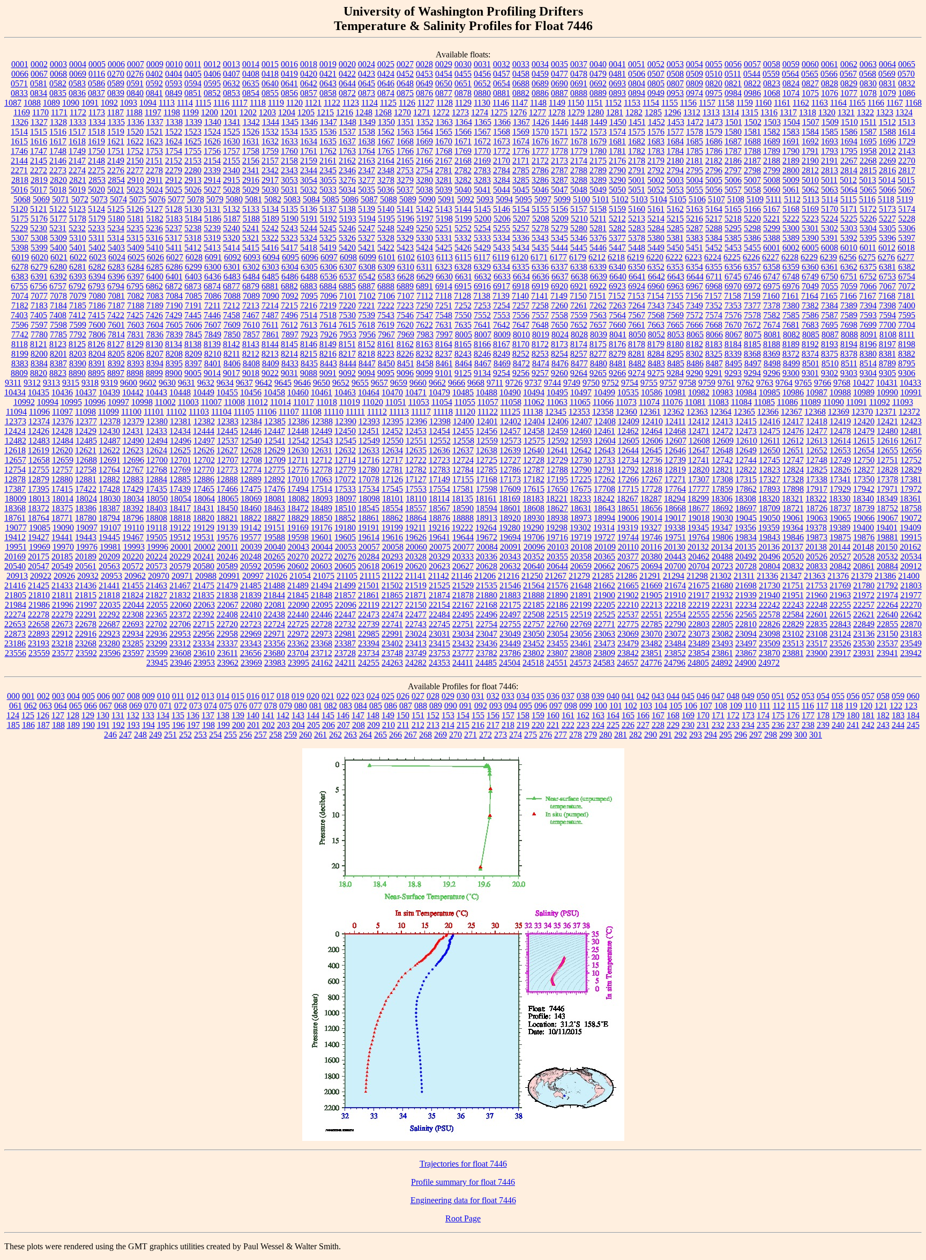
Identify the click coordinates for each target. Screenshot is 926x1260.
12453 (416, 431)
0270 (115, 73)
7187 (116, 305)
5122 (57, 208)
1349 (367, 122)
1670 (443, 141)
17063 (321, 479)
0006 (116, 64)
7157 (713, 295)
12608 (699, 440)
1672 (482, 141)
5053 (675, 189)
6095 (290, 257)
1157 (707, 102)
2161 (328, 160)
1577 (675, 131)
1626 (212, 141)
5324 (308, 237)
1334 (97, 122)
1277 (537, 112)
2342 (270, 170)
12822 (746, 469)
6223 (693, 257)
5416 (270, 247)
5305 (887, 228)
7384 (829, 305)
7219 (328, 305)
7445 (192, 315)
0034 (540, 64)
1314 (730, 112)
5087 (369, 199)
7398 (887, 305)
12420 (864, 421)
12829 (911, 469)
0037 (578, 64)
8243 (463, 353)
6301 (232, 266)
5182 (154, 218)
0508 (675, 73)
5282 (617, 228)
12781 (392, 469)
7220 (347, 305)
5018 (57, 189)
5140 (385, 208)
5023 (135, 189)
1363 (444, 122)
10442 (133, 392)
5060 (771, 189)
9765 (803, 382)
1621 (115, 141)
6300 (212, 266)
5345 (559, 237)
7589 (848, 315)
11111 (355, 411)
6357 (752, 266)
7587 (829, 315)
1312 (691, 112)
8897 (115, 373)
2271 (19, 170)
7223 (405, 305)
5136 (308, 208)
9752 (610, 382)
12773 (227, 469)
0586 (96, 83)
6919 (540, 286)
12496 (180, 440)
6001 (771, 247)
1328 (58, 122)
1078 (868, 93)
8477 (579, 363)
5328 (385, 237)
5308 (39, 237)
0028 (424, 64)
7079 (77, 295)
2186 (733, 160)
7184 (58, 305)
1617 (57, 141)
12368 (815, 411)
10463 (345, 392)
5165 (733, 208)
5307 (19, 237)
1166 (876, 102)
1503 (772, 122)
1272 (441, 112)
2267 (848, 160)
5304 (868, 228)
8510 (830, 363)
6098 (348, 257)
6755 (19, 286)
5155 (540, 208)
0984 (733, 93)
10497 (581, 392)
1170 (40, 112)
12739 (675, 460)
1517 (77, 131)
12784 (463, 469)
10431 (887, 382)
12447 (274, 431)
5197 (425, 218)
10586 (651, 392)
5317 (173, 237)
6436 (212, 276)
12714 (345, 460)
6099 (367, 257)
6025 (136, 257)
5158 (598, 208)
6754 (906, 276)
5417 (289, 247)
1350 (386, 122)
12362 (673, 411)
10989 (864, 392)
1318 (807, 112)
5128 (173, 208)
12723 (439, 460)
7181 (906, 295)
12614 (840, 440)
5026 (192, 189)
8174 (578, 344)
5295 (733, 228)
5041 (482, 189)
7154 (655, 295)
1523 (192, 131)
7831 (135, 334)
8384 (39, 363)
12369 (838, 411)
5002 (655, 180)
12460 (581, 431)
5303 (848, 228)
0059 (791, 64)
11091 (856, 402)
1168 (913, 102)
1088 (32, 102)
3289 (598, 180)
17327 (769, 479)
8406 (232, 363)
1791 (810, 151)
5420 (347, 247)
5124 (96, 208)
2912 (173, 180)
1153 (632, 102)
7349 (694, 305)
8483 (656, 363)
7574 (713, 315)
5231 (57, 228)
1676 (540, 141)
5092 (465, 199)
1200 (209, 112)
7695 (829, 324)
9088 (308, 373)
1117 (240, 102)
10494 (533, 392)
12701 (180, 460)
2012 (887, 151)
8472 (521, 363)
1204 (286, 112)
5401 (77, 247)
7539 (366, 315)
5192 (328, 218)
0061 (829, 64)
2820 (58, 180)
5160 (636, 208)
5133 (250, 208)
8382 (906, 353)
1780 (598, 151)
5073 (99, 199)
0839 (115, 93)
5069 (41, 199)
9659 (398, 382)
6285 (154, 266)
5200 (482, 218)
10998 (142, 402)
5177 (58, 218)
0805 (655, 83)
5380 (655, 237)
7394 (868, 305)
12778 (321, 469)
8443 (328, 363)
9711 (495, 382)
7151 (597, 295)
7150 (578, 295)
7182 (19, 305)
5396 (887, 237)
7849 (212, 334)
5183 (174, 218)
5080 (234, 199)
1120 (294, 102)
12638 (486, 450)
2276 (115, 170)
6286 (174, 266)
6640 (617, 276)
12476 (793, 431)
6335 (520, 266)
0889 (598, 93)
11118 (443, 411)
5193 (347, 218)
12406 (558, 421)
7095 (309, 295)
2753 (405, 170)
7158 (732, 295)
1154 (651, 102)
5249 (405, 228)
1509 (830, 122)
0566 (829, 73)
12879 (38, 479)
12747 (793, 460)
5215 (675, 218)
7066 (868, 286)
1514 (19, 131)
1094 (147, 102)
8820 (38, 373)
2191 (829, 160)
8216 (328, 353)
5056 (713, 189)
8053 (675, 334)
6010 (848, 247)
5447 (617, 247)
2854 (116, 180)
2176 (617, 160)
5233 (96, 228)
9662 (437, 382)
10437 (85, 392)
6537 (347, 276)
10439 (109, 392)
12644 (628, 450)
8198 (906, 344)
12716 (368, 460)
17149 (439, 479)
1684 (675, 141)
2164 (385, 160)
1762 (328, 151)
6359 (791, 266)
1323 (884, 112)
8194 (848, 344)
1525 (231, 131)
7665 (675, 324)
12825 (816, 469)
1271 (421, 112)
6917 (501, 286)
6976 (791, 286)
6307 (347, 266)
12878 (15, 479)
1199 (190, 112)
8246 (482, 353)
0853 (231, 93)
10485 (463, 392)
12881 (85, 479)
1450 (617, 122)
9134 (482, 373)
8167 (501, 344)
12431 (133, 431)
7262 (598, 305)
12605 (628, 440)
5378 (636, 237)
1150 (575, 102)
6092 (232, 257)
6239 (828, 257)
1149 (557, 102)
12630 (298, 450)
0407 (231, 73)
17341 (840, 479)
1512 (887, 122)
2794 (675, 170)
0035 (559, 64)
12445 (227, 431)
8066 (714, 334)
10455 (227, 392)
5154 (520, 208)
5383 (694, 237)
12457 (510, 431)
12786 (510, 469)
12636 (439, 450)
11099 (108, 411)
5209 (560, 218)
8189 (791, 344)
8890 (77, 373)
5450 (675, 247)
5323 (289, 237)
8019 (540, 334)
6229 (809, 257)
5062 (810, 189)
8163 (424, 344)
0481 (617, 73)
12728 (533, 460)
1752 (135, 151)
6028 (194, 257)
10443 (156, 392)
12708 (251, 460)
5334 (501, 237)
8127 (115, 344)
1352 (425, 122)
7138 (481, 295)
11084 (741, 402)
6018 (906, 247)
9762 (745, 382)
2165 (405, 160)
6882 (289, 286)
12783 (439, 469)
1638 (366, 141)
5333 (482, 237)
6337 (559, 266)
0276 (135, 73)
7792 (77, 334)
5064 (848, 189)
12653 (840, 450)
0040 (598, 64)
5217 (713, 218)
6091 (213, 257)
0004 (77, 64)
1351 (405, 122)
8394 (154, 363)
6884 (328, 286)
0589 (115, 83)
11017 (303, 402)
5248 (385, 228)
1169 (21, 112)
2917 (270, 180)
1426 (540, 122)
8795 (906, 363)
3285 (520, 180)
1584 (810, 131)
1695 (868, 141)
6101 (386, 257)
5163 (694, 208)
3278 (385, 180)
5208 (540, 218)
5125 (115, 208)
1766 (405, 151)
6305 (309, 266)
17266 (628, 479)
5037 (405, 189)
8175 (598, 344)
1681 (617, 141)
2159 (308, 160)
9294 (752, 373)
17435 (156, 488)
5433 (501, 247)
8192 (810, 344)
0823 (771, 83)
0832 (906, 83)
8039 (598, 334)
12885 (180, 479)
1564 (424, 131)
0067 (39, 73)
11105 (244, 411)
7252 (463, 305)
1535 (308, 131)
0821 (733, 83)
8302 (694, 353)
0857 (308, 93)
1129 (463, 102)
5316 (154, 237)
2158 (289, 160)
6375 (868, 266)
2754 (424, 170)
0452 (405, 73)
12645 (651, 450)
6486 (289, 276)
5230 (38, 228)
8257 (578, 353)
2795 (694, 170)
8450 (386, 363)
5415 (250, 247)
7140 (520, 295)
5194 (367, 218)
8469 (502, 363)
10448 (180, 392)
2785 (520, 170)
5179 (97, 218)
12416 (769, 421)
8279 (617, 353)
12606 (652, 440)
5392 (848, 237)
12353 (579, 411)
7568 (655, 315)
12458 (533, 431)
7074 (19, 295)
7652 (578, 324)
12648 (722, 450)
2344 (308, 170)
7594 (887, 315)
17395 (38, 488)
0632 (231, 83)
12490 (133, 440)
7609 (232, 324)
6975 (771, 286)
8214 (289, 353)
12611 (769, 440)
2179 (655, 160)
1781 (617, 151)
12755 (38, 469)
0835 (57, 93)
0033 (520, 64)
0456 (482, 73)
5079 (214, 199)
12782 (416, 469)
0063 (868, 64)
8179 (655, 344)
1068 (771, 93)
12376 (62, 421)
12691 (110, 460)
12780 (368, 469)
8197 (887, 344)
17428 (109, 488)
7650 (559, 324)
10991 (911, 392)
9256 (520, 373)
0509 (694, 73)
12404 (534, 421)
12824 (793, 469)
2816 (887, 170)
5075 (137, 199)
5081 (253, 199)
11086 (787, 402)
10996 (95, 402)
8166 (482, 344)
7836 (154, 334)
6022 (78, 257)
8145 (289, 344)
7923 (309, 334)
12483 (39, 440)
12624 (156, 450)
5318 (192, 237)
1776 (520, 151)
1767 (424, 151)
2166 (424, 160)
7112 (424, 295)
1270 (402, 112)
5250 (424, 228)
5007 (752, 180)
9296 (771, 373)
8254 (559, 353)
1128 (444, 102)
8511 (849, 363)
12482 (15, 440)
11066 (603, 402)
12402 (510, 421)
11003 (188, 402)
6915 (463, 286)
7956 (367, 334)
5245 (328, 228)
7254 (501, 305)
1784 (675, 151)
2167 (443, 160)
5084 (311, 199)
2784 (501, 170)
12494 (157, 440)
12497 (204, 440)
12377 (86, 421)
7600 (97, 324)
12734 (628, 460)
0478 (578, 73)
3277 (366, 180)
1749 (77, 151)
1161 (782, 102)
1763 (347, 151)
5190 (289, 218)
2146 (57, 160)
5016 (19, 189)
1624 (173, 141)
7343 (655, 305)
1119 (276, 102)
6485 (270, 276)
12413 (722, 421)
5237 (173, 228)
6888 (385, 286)
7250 (424, 305)
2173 (559, 160)
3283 (482, 180)
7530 (347, 315)
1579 (713, 131)
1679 (598, 141)
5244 (308, 228)
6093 (251, 257)
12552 (440, 440)
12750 (864, 460)
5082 (272, 199)
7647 (520, 324)
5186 (212, 218)
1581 (752, 131)
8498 (772, 363)
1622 (135, 141)
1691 (791, 141)
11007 (211, 402)
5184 (193, 218)
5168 (791, 208)
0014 (250, 64)
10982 (699, 392)
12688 (86, 460)
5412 (192, 247)
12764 (109, 469)
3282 (463, 180)
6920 (559, 286)
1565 (443, 131)
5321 (250, 237)
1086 (906, 93)
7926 (328, 334)
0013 (231, 64)
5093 (485, 199)
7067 (887, 286)
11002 (165, 402)
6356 (733, 266)
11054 (441, 402)
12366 (768, 411)
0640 (270, 83)
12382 (204, 421)
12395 (393, 421)
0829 (848, 83)
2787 (559, 170)
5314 (115, 237)
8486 (695, 363)
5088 (388, 199)
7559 (578, 315)
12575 (534, 440)
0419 (289, 73)
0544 (751, 73)
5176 (39, 218)
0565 (809, 73)
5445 (578, 247)
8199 (19, 353)
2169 (482, 160)
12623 (133, 450)
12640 (533, 450)
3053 (289, 180)
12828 (887, 469)
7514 (308, 315)
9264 (578, 373)
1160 (763, 102)
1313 (711, 112)
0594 (192, 83)
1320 (826, 112)
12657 (15, 460)
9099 (424, 373)
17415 (62, 488)
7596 (19, 324)
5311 (96, 237)
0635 (250, 83)
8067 (733, 334)
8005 (463, 334)
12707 (227, 460)
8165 (463, 344)
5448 (636, 247)
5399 (39, 247)
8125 (77, 344)
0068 (58, 73)
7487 (270, 315)
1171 (59, 112)
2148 (96, 160)
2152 (173, 160)
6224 (712, 257)
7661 (636, 324)
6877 (231, 286)
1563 (405, 131)
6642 (656, 276)
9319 (109, 382)
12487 (110, 440)
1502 (752, 122)
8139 (212, 344)
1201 (228, 112)
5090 (427, 199)
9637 (244, 382)
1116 (221, 102)
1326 (19, 122)
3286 (540, 180)
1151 (594, 102)
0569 (886, 73)
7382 (810, 305)
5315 (135, 237)
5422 (385, 247)
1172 (78, 112)
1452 (656, 122)
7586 (810, 315)
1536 (328, 131)
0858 (328, 93)
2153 (192, 160)
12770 (203, 469)
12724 (463, 460)
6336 (540, 266)
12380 (157, 421)
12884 (156, 479)
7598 (58, 324)
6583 (386, 276)
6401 (174, 276)
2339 (212, 170)
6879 (250, 286)
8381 (887, 353)
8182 (694, 344)
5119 (905, 199)
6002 (791, 247)
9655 (360, 382)
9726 (513, 382)
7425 (135, 315)
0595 (212, 83)
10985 (769, 392)
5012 (848, 180)
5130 (192, 208)
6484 (251, 276)
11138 (532, 411)
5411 (174, 247)
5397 (906, 237)
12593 (581, 440)
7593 (868, 315)
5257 (520, 228)
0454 (443, 73)
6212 (597, 257)
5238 (192, 228)
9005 (192, 373)
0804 (636, 83)
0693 (617, 83)
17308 (722, 479)
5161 (655, 208)
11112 (377, 411)
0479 (598, 73)
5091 (446, 199)
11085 (764, 402)
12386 (298, 421)
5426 (463, 247)
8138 (192, 344)
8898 (135, 373)
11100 (131, 411)
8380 (868, 353)
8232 (424, 353)
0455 (463, 73)
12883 (133, 479)
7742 (19, 334)
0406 (212, 73)
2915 (231, 180)
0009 (154, 64)
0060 (810, 64)
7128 (462, 295)
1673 (501, 141)
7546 (405, 315)
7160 (771, 295)
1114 (185, 102)
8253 (540, 353)
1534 (289, 131)
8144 (270, 344)
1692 (810, 141)
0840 (135, 93)
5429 (482, 247)
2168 (463, 160)
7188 (135, 305)
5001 (636, 180)
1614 (906, 131)
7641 (482, 324)
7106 (386, 295)
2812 (810, 170)
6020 (39, 257)
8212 (250, 353)
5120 (19, 208)
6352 (655, 266)
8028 (579, 334)
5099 (562, 199)
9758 (687, 382)
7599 (77, 324)
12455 (463, 431)
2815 (868, 170)
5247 (366, 228)
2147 (77, 160)
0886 (540, 93)
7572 (694, 315)
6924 (636, 286)
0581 (38, 83)
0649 (424, 83)
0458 (520, 73)
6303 (270, 266)
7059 (848, 286)
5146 (501, 208)
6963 (675, 286)
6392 (58, 276)
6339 (598, 266)
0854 (250, 93)
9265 (598, 373)
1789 (771, 151)
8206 (135, 353)
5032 (308, 189)
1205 (306, 112)
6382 (906, 266)
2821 (77, 180)
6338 (578, 266)
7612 (289, 324)
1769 (463, 151)
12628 (251, 450)
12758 (85, 469)
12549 (369, 440)
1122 (332, 102)
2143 (906, 151)
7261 (578, 305)
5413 (212, 247)
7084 (174, 295)
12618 (15, 450)
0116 (96, 73)
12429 (85, 431)
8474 (540, 363)
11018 (326, 402)
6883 (308, 286)
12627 (227, 450)
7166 (848, 295)
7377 (752, 305)
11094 (16, 411)
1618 (77, 141)
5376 (598, 237)
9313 (51, 382)
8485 (675, 363)
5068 (22, 199)
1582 (771, 131)
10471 (416, 392)
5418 (308, 247)
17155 (463, 479)
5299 (771, 228)
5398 (19, 247)
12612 (793, 440)
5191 (309, 218)
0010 (174, 64)
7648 (540, 324)
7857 (251, 334)
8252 (520, 353)
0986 (752, 93)
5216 (694, 218)
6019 (20, 257)
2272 (38, 170)
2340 (231, 170)
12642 (581, 450)
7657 (598, 324)
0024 (366, 64)
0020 (347, 64)
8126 (96, 344)
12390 (345, 421)
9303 (848, 373)
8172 (540, 344)
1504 (791, 122)
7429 (173, 315)
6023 (97, 257)
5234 (115, 228)
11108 (311, 411)
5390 (810, 237)
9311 (13, 382)
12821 (722, 469)
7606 (193, 324)
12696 (133, 460)
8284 (655, 353)
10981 (675, 392)
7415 (96, 315)
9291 (713, 373)
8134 (173, 344)
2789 (598, 170)
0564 (790, 73)
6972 (752, 286)
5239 (212, 228)
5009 (791, 180)
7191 (193, 305)
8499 (791, 363)
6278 (19, 266)
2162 (347, 160)
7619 (385, 324)
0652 (482, 83)
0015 (270, 64)
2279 (173, 170)
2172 (540, 160)
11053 (418, 402)
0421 (328, 73)
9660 (418, 382)
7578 (752, 315)
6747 (771, 276)
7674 (771, 324)
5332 (463, 237)
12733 (604, 460)
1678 (578, 141)
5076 (157, 199)
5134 (270, 208)
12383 (227, 421)
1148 (538, 102)
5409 (135, 247)
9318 (90, 382)
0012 (212, 64)
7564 (617, 315)
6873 (192, 286)
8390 (77, 363)
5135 (289, 208)
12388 (322, 421)
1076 (829, 93)
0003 (58, 64)
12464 (651, 431)
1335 (116, 122)
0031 (482, 64)
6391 (39, 276)
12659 (62, 460)
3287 (559, 180)
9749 (571, 382)
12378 (110, 421)
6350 (636, 266)
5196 (405, 218)
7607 (212, 324)
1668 (405, 141)
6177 (558, 257)
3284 (501, 180)
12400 (463, 421)
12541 (275, 440)
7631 (443, 324)
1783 (655, 151)
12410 (652, 421)
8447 (367, 363)
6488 (309, 276)
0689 (540, 83)
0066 (19, 73)
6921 (578, 286)
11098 (85, 411)
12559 (487, 440)
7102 (367, 295)
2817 (906, 170)
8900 (173, 373)
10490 (510, 392)
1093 (128, 102)
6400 (154, 276)
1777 (540, 151)
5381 (675, 237)
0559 (771, 73)
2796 (713, 170)
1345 (289, 122)
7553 (501, 315)
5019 (77, 189)
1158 (726, 102)
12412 (699, 421)
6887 (366, 286)
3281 (443, 180)
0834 (38, 93)
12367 (791, 411)
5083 (292, 199)
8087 (830, 334)
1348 (347, 122)
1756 (212, 151)
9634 (225, 382)
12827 (864, 469)
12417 (793, 421)
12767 (133, 469)
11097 (62, 411)
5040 (463, 189)
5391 (829, 237)
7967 (386, 334)
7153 (636, 295)
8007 (482, 334)
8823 (57, 373)
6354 (694, 266)
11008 (234, 402)
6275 (867, 257)
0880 (482, 93)
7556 (520, 315)
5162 (675, 208)
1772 (501, 151)
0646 (385, 83)
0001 (19, 64)
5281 (598, 228)
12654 (864, 450)
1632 (270, 141)
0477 (559, 73)
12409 (628, 421)
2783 (482, 170)
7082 (135, 295)
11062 (534, 402)
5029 (250, 189)
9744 (552, 382)
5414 (231, 247)
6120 (519, 257)
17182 (533, 479)
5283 (636, 228)
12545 (345, 440)
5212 (617, 218)
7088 (232, 295)
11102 (176, 411)
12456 (486, 431)
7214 (270, 305)
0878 (463, 93)
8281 (636, 353)
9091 (328, 373)
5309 (58, 237)
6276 (886, 257)
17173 (510, 479)
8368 (752, 353)
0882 (520, 93)
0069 (77, 73)
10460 (298, 392)
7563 (598, 315)
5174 (906, 208)
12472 (722, 431)
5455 (752, 247)
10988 (840, 392)
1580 (733, 131)
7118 (443, 295)
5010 (810, 180)
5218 (733, 218)
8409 (270, 363)
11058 (511, 402)
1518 (96, 131)
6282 (97, 266)
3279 (405, 180)
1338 (174, 122)
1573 (598, 131)
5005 (713, 180)
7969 (405, 334)
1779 (578, 151)
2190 (810, 160)
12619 (38, 450)
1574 (617, 131)
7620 (405, 324)
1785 (694, 151)
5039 (443, 189)
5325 (328, 237)
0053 (675, 64)
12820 (699, 469)
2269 (887, 160)
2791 (636, 170)
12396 (416, 421)
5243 (289, 228)
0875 (405, 93)
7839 (174, 334)
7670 (733, 324)
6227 (770, 257)
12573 (510, 440)
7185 (77, 305)
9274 (636, 373)
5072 (79, 199)
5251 (443, 228)
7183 (39, 305)
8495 (733, 363)
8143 (250, 344)
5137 (328, 208)
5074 (118, 199)
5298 (752, 228)
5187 (232, 218)
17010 (298, 479)
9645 (283, 382)
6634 (521, 276)
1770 (482, 151)
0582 (57, 83)
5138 (347, 208)
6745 (733, 276)
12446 (251, 431)
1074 (791, 93)
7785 (58, 334)
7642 (501, 324)
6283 (116, 266)
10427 (863, 382)
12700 (157, 460)
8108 (888, 334)
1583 (791, 131)
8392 (116, 363)
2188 (771, 160)
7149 (558, 295)
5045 (520, 189)
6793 (96, 286)
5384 (713, 237)
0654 (501, 83)
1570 (540, 131)
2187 (752, 160)
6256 (847, 257)
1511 (868, 122)
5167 (771, 208)
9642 (263, 382)
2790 (617, 170)
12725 (486, 460)
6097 (329, 257)
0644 (347, 83)
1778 (559, 151)
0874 (385, 93)
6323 (443, 266)
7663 (655, 324)
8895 (96, 373)
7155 (674, 295)
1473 (714, 122)
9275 (655, 373)
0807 (675, 83)
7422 (115, 315)
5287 (694, 228)
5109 (755, 199)
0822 (752, 83)
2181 (694, 160)
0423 (366, 73)
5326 (347, 237)
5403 (116, 247)
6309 (386, 266)
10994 (47, 402)
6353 (675, 266)
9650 (321, 382)
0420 (308, 73)
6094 (271, 257)
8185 (752, 344)
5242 (270, 228)
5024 (154, 189)
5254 (482, 228)
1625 (192, 141)
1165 (857, 102)
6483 (232, 276)
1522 (173, 131)
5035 (366, 189)
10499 (604, 392)
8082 (791, 334)
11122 (487, 411)
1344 (270, 122)
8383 (19, 363)
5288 (713, 228)
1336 (135, 122)
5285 (675, 228)
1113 (167, 102)
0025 (385, 64)
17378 (887, 479)
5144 (463, 208)
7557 (540, 315)
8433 (289, 363)
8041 (617, 334)
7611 (270, 324)
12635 (416, 450)
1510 (849, 122)
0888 (578, 93)
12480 (887, 431)
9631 (186, 382)
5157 (578, 208)
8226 (405, 353)
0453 (424, 73)
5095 (523, 199)
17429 (133, 488)
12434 (180, 431)
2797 (733, 170)
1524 (212, 131)
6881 (270, 286)
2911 (154, 180)
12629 (274, 450)
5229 (19, 228)
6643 (675, 276)
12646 (675, 450)
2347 (366, 170)
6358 (771, 266)
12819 (675, 469)
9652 (340, 382)
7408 (57, 315)
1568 (501, 131)
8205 (116, 353)
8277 (598, 353)
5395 (868, 237)
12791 (604, 469)
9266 (617, 373)
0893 (617, 93)
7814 (116, 334)
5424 (424, 247)
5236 (154, 228)
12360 (626, 411)
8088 (849, 334)
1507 (810, 122)
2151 (154, 160)
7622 (424, 324)
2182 (713, 160)
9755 (649, 382)
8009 (502, 334)
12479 (864, 431)
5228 (906, 218)
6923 (617, 286)
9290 (694, 373)
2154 (212, 160)
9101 (443, 373)
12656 (911, 450)
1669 (424, 141)
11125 (510, 411)
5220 (752, 218)
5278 (540, 228)
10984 (746, 392)
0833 (19, 93)
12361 (650, 411)
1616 (38, 141)
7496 (289, 315)
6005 (810, 247)
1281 (614, 112)
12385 (275, 421)
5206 (502, 218)
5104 (658, 199)
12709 (275, 460)
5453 (733, 247)
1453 (675, 122)
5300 (791, 228)
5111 (774, 199)
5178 (77, 218)
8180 (675, 344)
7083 (154, 295)
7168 (886, 295)
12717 (392, 460)
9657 (379, 382)
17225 (581, 479)
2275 (96, 170)
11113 (399, 411)
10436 (62, 392)
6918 (520, 286)
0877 (443, 93)
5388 (771, 237)
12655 (887, 450)
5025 (173, 189)
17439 (180, 488)
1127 (425, 102)
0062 (848, 64)
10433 (910, 382)
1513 (906, 122)
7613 (308, 324)
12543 (322, 440)
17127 (416, 479)
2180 (675, 160)
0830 (868, 83)
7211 (212, 305)
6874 (212, 286)
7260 (559, 305)
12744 (746, 460)
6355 (713, 266)
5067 (906, 189)
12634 (392, 450)
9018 (250, 373)
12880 (62, 479)
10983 (722, 392)
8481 (617, 363)
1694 (848, 141)
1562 (385, 131)
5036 (385, 189)
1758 (250, 151)
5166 (752, 208)
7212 (231, 305)
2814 (848, 170)
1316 (769, 112)
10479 (439, 392)
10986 (793, 392)
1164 (838, 102)
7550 (463, 315)
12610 (746, 440)
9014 (212, 373)
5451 (694, 247)
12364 (720, 411)
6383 (19, 276)
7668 (713, 324)
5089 (407, 199)
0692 (598, 83)
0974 (694, 93)
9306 (906, 373)
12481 (911, 431)
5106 (697, 199)
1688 (752, 141)
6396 (116, 276)
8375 (829, 353)
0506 (636, 73)
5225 (848, 218)
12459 (557, 431)
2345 (328, 170)
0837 (96, 93)
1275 (498, 112)
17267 (651, 479)
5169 (810, 208)
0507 (655, 73)
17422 (85, 488)
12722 (416, 460)
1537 (347, 131)
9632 (205, 382)
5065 (868, 189)
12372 (909, 411)
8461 (444, 363)
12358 (603, 411)
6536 (328, 276)
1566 (463, 131)
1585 (829, 131)
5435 (540, 247)
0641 (289, 83)
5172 (868, 208)
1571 (559, 131)
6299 (193, 266)
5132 (231, 208)
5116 (867, 199)
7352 (713, 305)
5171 (848, 208)
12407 (581, 421)
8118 (19, 344)
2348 (385, 170)
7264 (636, 305)
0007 (135, 64)
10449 (203, 392)
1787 (733, 151)
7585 (791, 315)
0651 (463, 83)
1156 (688, 102)
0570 (906, 73)
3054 (308, 180)
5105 (677, 199)
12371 (886, 411)
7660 (617, 324)
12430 (109, 431)
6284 (135, 266)
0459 (540, 73)
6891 (424, 286)
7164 (809, 295)
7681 (791, 324)
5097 (542, 199)
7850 (232, 334)
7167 (867, 295)
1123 (350, 102)
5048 (578, 189)
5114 (830, 199)
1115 (203, 102)
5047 (559, 189)
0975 (713, 93)
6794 (115, 286)
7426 (154, 315)
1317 (788, 112)
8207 (154, 353)
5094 (504, 199)
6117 (482, 257)
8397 (193, 363)
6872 (173, 286)
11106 (266, 411)
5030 (270, 189)
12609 (723, 440)
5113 (811, 199)
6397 (135, 276)
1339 (193, 122)
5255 (501, 228)
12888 (227, 479)
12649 (746, 450)
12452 (392, 431)
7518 (328, 315)
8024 (560, 334)
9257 (540, 373)
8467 (482, 363)
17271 (675, 479)
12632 (345, 450)
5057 (733, 189)
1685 (694, 141)
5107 (716, 199)
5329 (405, 237)
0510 (713, 73)
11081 (695, 402)
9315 (70, 382)
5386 (752, 237)
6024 (116, 257)
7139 (501, 295)
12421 (887, 421)
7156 (694, 295)
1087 (12, 102)
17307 (699, 479)
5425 (443, 247)
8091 (868, 334)
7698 (848, 324)
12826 (840, 469)
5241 (250, 228)
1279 (576, 112)
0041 (617, 64)
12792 (628, 469)
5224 (829, 218)
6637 (560, 276)
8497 (752, 363)
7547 (424, 315)
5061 (791, 189)
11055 (464, 402)
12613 (816, 440)
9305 (887, 373)
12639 (510, 450)
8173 (559, 344)
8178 (636, 344)
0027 (405, 64)
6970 (733, 286)
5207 (521, 218)
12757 (62, 469)
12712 (321, 460)
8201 (58, 353)
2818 (19, 180)
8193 (829, 344)
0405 (192, 73)
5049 (598, 189)
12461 (604, 431)
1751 (115, 151)
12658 (39, 460)
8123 (57, 344)
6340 (617, 266)
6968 (713, 286)
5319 (212, 237)
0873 (366, 93)
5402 (97, 247)
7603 (135, 324)
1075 (810, 93)
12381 (180, 421)
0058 (771, 64)
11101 (154, 411)
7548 (443, 315)
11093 (902, 402)
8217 (347, 353)
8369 (771, 353)
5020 (96, 189)
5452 (713, 247)
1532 (270, 131)
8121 (38, 344)
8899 (154, 373)
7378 (771, 305)
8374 (810, 353)
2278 (154, 170)
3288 (578, 180)
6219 (635, 257)
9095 (385, 373)
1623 (154, 141)
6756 (38, 286)
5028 (231, 189)
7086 (212, 295)
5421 (366, 247)
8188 (771, 344)
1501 (733, 122)
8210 (212, 353)
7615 (347, 324)
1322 (865, 112)
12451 (368, 431)
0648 (405, 83)
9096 (405, 373)
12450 (345, 431)
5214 (655, 218)
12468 (675, 431)
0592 (154, 83)
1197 (153, 112)
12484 (62, 440)
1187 (115, 112)
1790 (791, 151)
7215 (289, 305)
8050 (637, 334)
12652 (816, 450)
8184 (733, 344)
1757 (231, 151)
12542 (298, 440)
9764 (784, 382)
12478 (840, 431)
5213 (636, 218)
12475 (769, 431)
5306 (906, 228)
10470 (392, 392)
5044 (501, 189)
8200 (39, 353)
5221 (771, 218)
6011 (868, 247)
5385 (733, 237)
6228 (789, 257)
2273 (57, 170)
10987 (816, 392)
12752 (911, 460)
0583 (77, 83)
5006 (733, 180)
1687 (733, 141)
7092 (289, 295)
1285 (653, 112)
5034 (347, 189)
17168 (486, 479)
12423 (911, 421)
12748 (816, 460)
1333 (77, 122)
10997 (118, 402)
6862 (154, 286)
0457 (501, 73)
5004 (694, 180)
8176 (617, 344)
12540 (251, 440)
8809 (19, 373)
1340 (212, 122)
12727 (510, 460)
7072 (906, 286)
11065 (580, 402)
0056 (733, 64)
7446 (212, 315)
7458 (231, 315)
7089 (251, 295)
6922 (598, 286)
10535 (628, 392)
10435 (38, 392)
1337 (154, 122)
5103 (639, 199)
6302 (251, 266)
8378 (848, 353)
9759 (706, 382)
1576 (655, 131)
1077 (848, 93)
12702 (204, 460)
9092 (347, 373)
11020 (372, 402)
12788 (557, 469)
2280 (192, 170)
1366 (502, 122)
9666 (456, 382)
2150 (135, 160)
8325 (713, 353)
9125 (463, 373)
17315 (746, 479)
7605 (174, 324)
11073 (626, 402)
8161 (385, 344)
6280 (58, 266)
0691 (578, 83)
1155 (669, 102)
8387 (58, 363)
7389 (848, 305)
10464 (368, 392)
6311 (424, 266)
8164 (443, 344)
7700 (887, 324)
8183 (713, 344)
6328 (463, 266)
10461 (321, 392)
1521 (154, 131)
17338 (816, 479)
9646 (302, 382)
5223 (810, 218)
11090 (833, 402)
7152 (616, 295)
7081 (116, 295)
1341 (232, 122)
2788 (578, 170)
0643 (328, 83)
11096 (39, 411)
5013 (867, 180)
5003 (675, 180)
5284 (655, 228)
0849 (173, 93)
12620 (62, 450)
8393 (135, 363)
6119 (500, 257)
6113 (444, 257)
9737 (533, 382)
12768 (156, 469)
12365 (744, 411)
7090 (270, 295)
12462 (628, 431)
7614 (328, 324)
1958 (868, 151)
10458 (274, 392)
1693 (829, 141)
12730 (581, 460)
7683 (810, 324)
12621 (85, 450)
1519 (115, 131)
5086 (350, 199)
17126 (392, 479)
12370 (862, 411)
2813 (829, 170)
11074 (649, 402)
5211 (598, 218)
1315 (749, 112)
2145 (38, 160)
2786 (540, 170)
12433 (156, 431)
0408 (250, 73)
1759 (270, 151)
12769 (180, 469)
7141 (539, 295)
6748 (791, 276)
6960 (655, 286)
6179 (577, 257)
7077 (39, 295)
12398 (440, 421)
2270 (906, 160)
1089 (51, 102)
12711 (298, 460)
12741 (699, 460)
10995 (71, 402)
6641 (637, 276)
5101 (600, 199)
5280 (578, 228)
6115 (463, 257)
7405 (38, 315)
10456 (251, 392)
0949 (655, 93)
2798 (752, 170)
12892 (274, 479)
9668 (475, 382)
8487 (714, 363)
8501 (810, 363)
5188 (251, 218)
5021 (115, 189)
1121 (313, 102)
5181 (135, 218)
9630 (167, 382)
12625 (180, 450)
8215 (308, 353)
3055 (328, 180)
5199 (463, 218)
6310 (405, 266)
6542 (367, 276)
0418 (270, 73)
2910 (135, 180)
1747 (38, 151)
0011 (193, 64)
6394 (97, 276)
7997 (444, 334)
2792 (655, 170)
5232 (77, 228)
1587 (868, 131)
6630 (444, 276)
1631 (250, 141)
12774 (251, 469)
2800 (791, 170)
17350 (864, 479)
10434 (15, 392)
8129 (135, 344)
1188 (134, 112)
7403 (19, 315)
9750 (591, 382)
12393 (369, 421)
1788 (752, 151)
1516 (57, 131)
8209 (193, 353)
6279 (39, 266)
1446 (560, 122)
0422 (347, 73)
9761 (726, 382)
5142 (424, 208)
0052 (655, 64)
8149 (328, 344)
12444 (203, 431)
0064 (887, 64)
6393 (77, 276)
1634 (308, 141)
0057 (752, 64)
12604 (605, 440)
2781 (443, 170)
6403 (193, 276)
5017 (38, 189)
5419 (328, 247)
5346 (578, 237)
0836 (77, 93)
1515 (38, 131)
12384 (251, 421)
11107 (289, 411)
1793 (829, 151)
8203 (77, 353)
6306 (328, 266)
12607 (675, 440)
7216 (308, 305)
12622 (109, 450)
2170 (501, 160)
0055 (713, 64)
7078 (58, 295)
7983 (425, 334)
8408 (251, 363)
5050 (617, 189)
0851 (192, 93)
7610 (251, 324)
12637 (463, 450)
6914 (443, 286)
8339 (733, 353)
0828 (829, 83)
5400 (58, 247)
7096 (328, 295)
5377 (617, 237)
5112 (792, 199)
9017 (231, 373)
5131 (212, 208)
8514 (868, 363)
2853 (97, 180)
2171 (520, 160)
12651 (793, 450)
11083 (718, 402)
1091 (90, 102)
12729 (557, 460)
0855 (270, 93)
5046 (540, 189)
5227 (887, 218)
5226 (868, 218)
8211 (231, 353)
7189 (154, 305)
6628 (405, 276)
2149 (115, 160)
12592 (558, 440)
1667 (385, 141)
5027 (212, 189)
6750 (829, 276)
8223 (385, 353)
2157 (270, 160)
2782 (463, 170)
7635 (463, 324)
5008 (771, 180)
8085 (810, 334)
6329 (482, 266)
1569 (520, 131)
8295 (675, 353)
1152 (613, 102)
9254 (501, 373)
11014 (280, 402)
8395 (174, 363)
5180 (116, 218)
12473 (746, 431)
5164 (713, 208)
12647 (699, 450)
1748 (57, 151)
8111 (907, 334)
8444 (347, 363)
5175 (19, 218)
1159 (744, 102)
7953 (347, 334)
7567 (636, 315)
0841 (154, 93)
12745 (769, 460)
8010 (521, 334)
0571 (19, 83)
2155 (231, 160)
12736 (651, 460)
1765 (385, 151)
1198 (171, 112)
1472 (695, 122)
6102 (406, 257)
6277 (905, 257)
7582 (771, 315)
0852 (212, 93)
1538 (366, 131)
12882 (109, 479)
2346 (347, 170)
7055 (829, 286)
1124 (369, 102)
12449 (321, 431)
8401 (212, 363)
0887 (559, 93)
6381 (887, 266)
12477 (816, 431)
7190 (174, 305)
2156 (250, 160)
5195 (386, 218)
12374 (39, 421)
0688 (520, 83)
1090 (70, 102)
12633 (368, 450)
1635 (328, 141)
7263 (617, 305)
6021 (59, 257)
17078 (368, 479)
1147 (519, 102)
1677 (559, 141)
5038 (424, 189)
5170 (829, 208)
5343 (540, 237)
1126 (407, 102)
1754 (173, 151)
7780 (39, 334)
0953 (675, 93)
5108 (735, 199)
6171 (539, 257)
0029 (443, 64)
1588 (887, 131)
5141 (405, 208)
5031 (289, 189)
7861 (270, 334)
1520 (135, 131)
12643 (604, 450)
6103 (425, 257)
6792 (77, 286)
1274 (479, 112)
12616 (887, 440)
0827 (810, 83)
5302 (829, 228)
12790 (581, 469)
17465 (203, 488)
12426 (38, 431)
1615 (19, 141)
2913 (192, 180)
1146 (500, 102)
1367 (521, 122)
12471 (699, 431)
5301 (810, 228)
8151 (347, 344)
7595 (906, 315)
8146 (308, 344)
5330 (424, 237)
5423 (405, 247)
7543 (385, 315)
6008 (829, 247)
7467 (250, 315)
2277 (135, 170)
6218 (616, 257)
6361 (829, 266)
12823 (769, 469)
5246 (347, 228)
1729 (906, 141)
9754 (629, 382)
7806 (97, 334)
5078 (195, 199)
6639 (598, 276)
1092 (109, 102)
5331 (443, 237)
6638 (579, 276)
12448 (298, 431)
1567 (482, 131)
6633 (502, 276)
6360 (810, 266)
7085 (193, 295)
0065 (906, 64)
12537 (227, 440)
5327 (366, 237)
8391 (97, 363)
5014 (886, 180)
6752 (868, 276)
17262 (604, 479)
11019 (349, 402)
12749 (840, 460)
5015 (906, 180)
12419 (840, 421)
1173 (96, 112)
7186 (97, 305)
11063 (557, 402)
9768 (841, 382)
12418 (816, 421)
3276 (347, 180)
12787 (533, 469)
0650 (443, 83)
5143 (443, 208)
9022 (270, 373)
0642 (308, 83)
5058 (752, 189)
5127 (154, 208)
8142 (231, 344)
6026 (155, 257)
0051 (636, 64)
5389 (791, 237)
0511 (733, 73)
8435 (309, 363)
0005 (97, 64)
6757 (57, 286)
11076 (672, 402)
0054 (694, 64)
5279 (559, 228)
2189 (791, 160)
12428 (62, 431)
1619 (96, 141)
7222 (385, 305)
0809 (694, 83)
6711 (714, 276)
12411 (675, 421)
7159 (751, 295)
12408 (605, 421)
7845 (193, 334)
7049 (810, 286)
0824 (791, 83)
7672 (752, 324)
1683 (655, 141)
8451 (405, 363)
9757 (668, 382)
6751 (848, 276)
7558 (559, 315)
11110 (333, 411)
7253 (482, 305)
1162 (801, 102)
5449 (655, 247)
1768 (443, 151)
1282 (634, 112)
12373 (15, 421)
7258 (540, 305)
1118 (258, 102)
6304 (289, 266)
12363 (697, 411)
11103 (199, 411)
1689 (771, 141)
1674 (520, 141)
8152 (366, 344)
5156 (559, 208)
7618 (366, 324)
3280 (424, 180)
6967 (694, 286)
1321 (846, 112)
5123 (77, 208)
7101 (347, 295)
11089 (810, 402)
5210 (579, 218)
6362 (848, 266)
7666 (694, 324)
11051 (395, 402)
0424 (385, 73)
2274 (77, 170)
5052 (655, 189)
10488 (486, 392)
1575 (636, 131)
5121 (38, 208)
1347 (328, 122)
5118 (886, 199)
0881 (501, 93)
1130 (482, 102)
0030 (463, 64)
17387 (15, 488)
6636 (540, 276)
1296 (672, 112)
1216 (344, 112)
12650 (769, 450)
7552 (482, 315)
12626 (203, 450)
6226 (751, 257)
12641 (557, 450)
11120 (465, 411)
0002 (39, 64)
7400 (906, 305)
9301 (810, 373)
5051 (636, 189)
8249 (501, 353)
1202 (248, 112)
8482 (637, 363)
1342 (251, 122)
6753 (887, 276)
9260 (559, 373)
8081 (772, 334)
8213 (270, 353)
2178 (636, 160)
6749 (810, 276)
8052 (656, 334)
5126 (135, 208)
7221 (366, 305)
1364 (463, 122)
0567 (848, 73)
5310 (77, 237)
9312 (32, 382)
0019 (328, 64)
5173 (887, 208)
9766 (822, 382)
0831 (887, 83)
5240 (231, 228)
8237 (443, 353)
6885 (347, 286)
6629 (425, 276)
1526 (250, 131)
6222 (674, 257)
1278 (556, 112)
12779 (345, 469)
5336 (520, 237)
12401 (487, 421)
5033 (328, 189)
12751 (887, 460)
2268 (868, 160)
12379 (133, 421)
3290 (617, 180)
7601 (116, 324)
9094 (366, 373)
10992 (24, 402)
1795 (848, 151)
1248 (363, 112)
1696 (887, 141)
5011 (829, 180)
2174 (578, 160)
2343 (289, 170)
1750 (96, 151)
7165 (829, 295)
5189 (270, 218)
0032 (501, 64)
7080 (97, 295)
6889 (405, 286)
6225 (732, 257)
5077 (176, 199)
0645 (366, 83)
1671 (463, 141)
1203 (267, 112)
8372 (791, 353)
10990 (887, 392)
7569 (675, 315)
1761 (308, 151)
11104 (221, 411)
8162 (405, 344)
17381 (911, 479)
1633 (289, 141)
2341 (250, 170)
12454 (439, 431)
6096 (309, 257)
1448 (579, 122)
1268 (383, 112)
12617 (911, 440)
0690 (559, 83)
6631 (463, 276)
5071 (60, 199)
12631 (321, 450)
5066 (887, 189)
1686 (713, 141)
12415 (746, 421)
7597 (39, 324)
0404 (173, 73)
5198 (444, 218)
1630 (231, 141)
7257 (520, 305)
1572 (578, 131)
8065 (695, 334)
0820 (713, 83)
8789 (887, 363)
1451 (637, 122)
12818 (651, 469)
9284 (675, 373)
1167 (894, 102)
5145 (482, 208)
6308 (367, 266)
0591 (135, 83)
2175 (598, 160)
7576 (733, 315)
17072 (345, 479)
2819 (39, 180)
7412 (77, 315)
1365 (482, 122)
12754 (15, 469)
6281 (77, 266)
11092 (879, 402)
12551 (416, 440)
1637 (347, 141)
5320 (231, 237)
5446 (598, 247)
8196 (868, 344)
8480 (598, 363)
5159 (617, 208)
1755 (192, 151)
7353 (733, 305)
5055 (694, 189)
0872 (347, 93)
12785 (486, 469)
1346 (309, 122)
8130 (154, 344)
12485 (86, 440)
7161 (790, 295)
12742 (722, 460)
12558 (463, 440)
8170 (520, 344)
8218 (366, 353)
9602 (147, 382)
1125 (388, 102)
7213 (250, 305)
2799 (771, 170)
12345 (555, 411)
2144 (19, 160)
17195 (557, 479)
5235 (135, 228)
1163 (819, 102)
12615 (864, 440)
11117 (421, 411)
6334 (501, 266)
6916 (482, 286)
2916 (250, 180)
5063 (829, 189)
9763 (764, 382)
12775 (274, 469)
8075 (752, 334)
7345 (675, 305)
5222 (791, 218)
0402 (154, 73)
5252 (463, 228)
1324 (904, 112)
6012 (886, 247)
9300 (791, 373)
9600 (128, 382)
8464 (463, 363)
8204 (97, 353)
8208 (174, 353)
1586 (848, 131)
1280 (595, 112)
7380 (791, 305)
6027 (174, 257)
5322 (270, 237)
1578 (694, 131)
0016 (289, 64)
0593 (173, 83)
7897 (289, 334)
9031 (289, 373)
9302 (829, 373)
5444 (559, 247)
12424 (15, 431)
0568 (867, 73)
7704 (906, 324)
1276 (518, 112)
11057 (487, 402)
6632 (482, 276)
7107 (405, 295)
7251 (443, 305)
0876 (424, 93)
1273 (460, 112)
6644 (695, 276)
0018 (308, 64)
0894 (636, 93)
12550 (393, 440)
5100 (581, 199)
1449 (598, 122)
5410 (154, 247)
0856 (289, 93)
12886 (203, 479)
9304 (868, 373)
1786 (713, 151)
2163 (366, 160)
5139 (366, 208)
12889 (251, 479)
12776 (298, 469)
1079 (887, 93)
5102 (620, 199)
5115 (848, 199)
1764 (366, 151)
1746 (19, 151)
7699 (868, 324)
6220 (654, 257)
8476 (560, 363)
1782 (636, 151)
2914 (212, 180)
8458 (425, 363)
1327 (39, 122)
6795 (135, 286)
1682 (636, 141)
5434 (520, 247)
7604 (154, 324)
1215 (325, 112)
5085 (330, 199)
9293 (733, 373)
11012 (257, 402)
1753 (154, 151)
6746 (752, 276)
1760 (289, 151)
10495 (557, 392)
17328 (793, 479)
